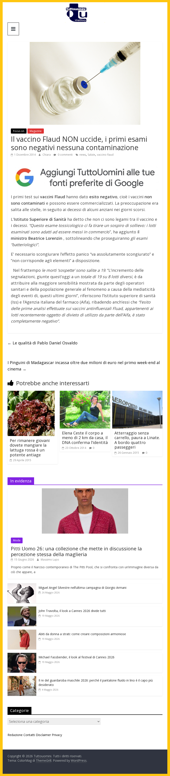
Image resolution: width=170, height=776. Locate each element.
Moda (16, 540)
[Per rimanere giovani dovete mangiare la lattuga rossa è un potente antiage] (31, 393)
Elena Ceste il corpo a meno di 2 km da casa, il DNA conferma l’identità (85, 437)
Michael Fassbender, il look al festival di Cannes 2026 (76, 657)
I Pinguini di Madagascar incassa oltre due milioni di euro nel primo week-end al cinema (84, 366)
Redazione (15, 735)
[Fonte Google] (85, 177)
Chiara (46, 155)
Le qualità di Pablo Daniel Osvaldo (42, 343)
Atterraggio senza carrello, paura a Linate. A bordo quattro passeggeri (137, 440)
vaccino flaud (105, 155)
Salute (91, 155)
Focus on (18, 131)
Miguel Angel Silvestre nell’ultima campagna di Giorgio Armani (82, 587)
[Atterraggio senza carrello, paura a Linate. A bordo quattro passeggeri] (137, 393)
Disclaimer (43, 735)
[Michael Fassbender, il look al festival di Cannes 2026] (22, 655)
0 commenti (65, 155)
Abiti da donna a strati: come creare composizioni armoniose (82, 634)
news (82, 155)
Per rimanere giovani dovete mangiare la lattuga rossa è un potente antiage (30, 447)
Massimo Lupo (50, 559)
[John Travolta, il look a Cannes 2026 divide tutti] (22, 609)
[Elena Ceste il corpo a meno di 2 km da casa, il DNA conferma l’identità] (85, 393)
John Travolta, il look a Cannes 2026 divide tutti (72, 611)
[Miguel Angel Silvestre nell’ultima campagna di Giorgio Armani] (22, 585)
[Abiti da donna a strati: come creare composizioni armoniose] (22, 632)
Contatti (29, 735)
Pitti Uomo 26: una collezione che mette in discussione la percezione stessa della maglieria (76, 551)
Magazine (36, 131)
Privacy (57, 735)
